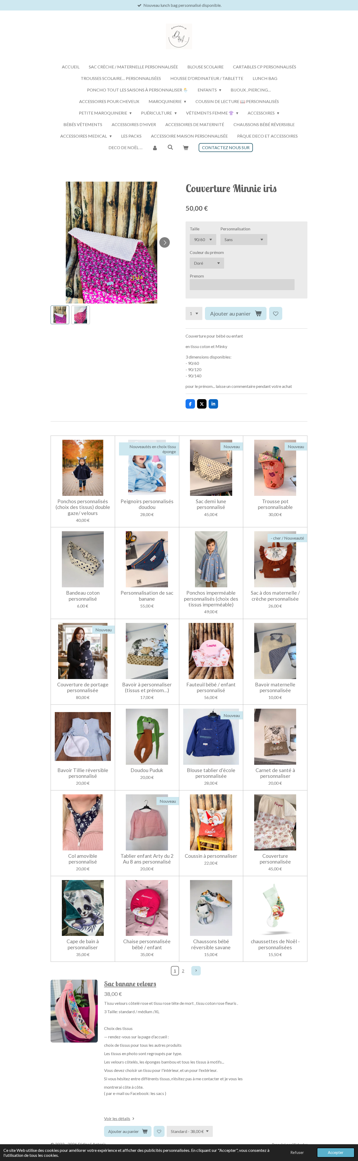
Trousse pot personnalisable (275, 504)
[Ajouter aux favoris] (275, 313)
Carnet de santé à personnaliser (275, 773)
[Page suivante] (196, 970)
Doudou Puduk (147, 770)
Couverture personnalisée (275, 859)
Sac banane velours (130, 984)
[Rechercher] (170, 147)
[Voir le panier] (185, 147)
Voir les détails (117, 1118)
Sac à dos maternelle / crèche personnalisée (275, 595)
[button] (60, 315)
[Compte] (155, 147)
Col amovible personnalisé (82, 859)
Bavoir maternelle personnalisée (275, 687)
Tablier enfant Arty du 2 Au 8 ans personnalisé (147, 859)
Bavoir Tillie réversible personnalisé (82, 773)
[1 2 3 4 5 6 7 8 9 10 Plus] (194, 313)
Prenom (197, 275)
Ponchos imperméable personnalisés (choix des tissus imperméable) (211, 598)
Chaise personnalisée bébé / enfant (147, 944)
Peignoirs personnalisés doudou (147, 504)
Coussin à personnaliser (211, 856)
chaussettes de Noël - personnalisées (275, 944)
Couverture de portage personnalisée (83, 687)
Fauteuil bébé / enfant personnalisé (211, 687)
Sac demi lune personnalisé (211, 504)
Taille (194, 228)
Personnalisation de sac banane (147, 595)
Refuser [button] (297, 1152)
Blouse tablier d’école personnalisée (211, 773)
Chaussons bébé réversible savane (211, 944)
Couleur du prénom (207, 252)
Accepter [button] (336, 1152)
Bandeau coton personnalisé (83, 595)
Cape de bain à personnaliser (83, 944)
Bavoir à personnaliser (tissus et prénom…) (147, 687)
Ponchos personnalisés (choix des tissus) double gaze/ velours (83, 507)
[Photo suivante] (164, 242)
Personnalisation (235, 228)
